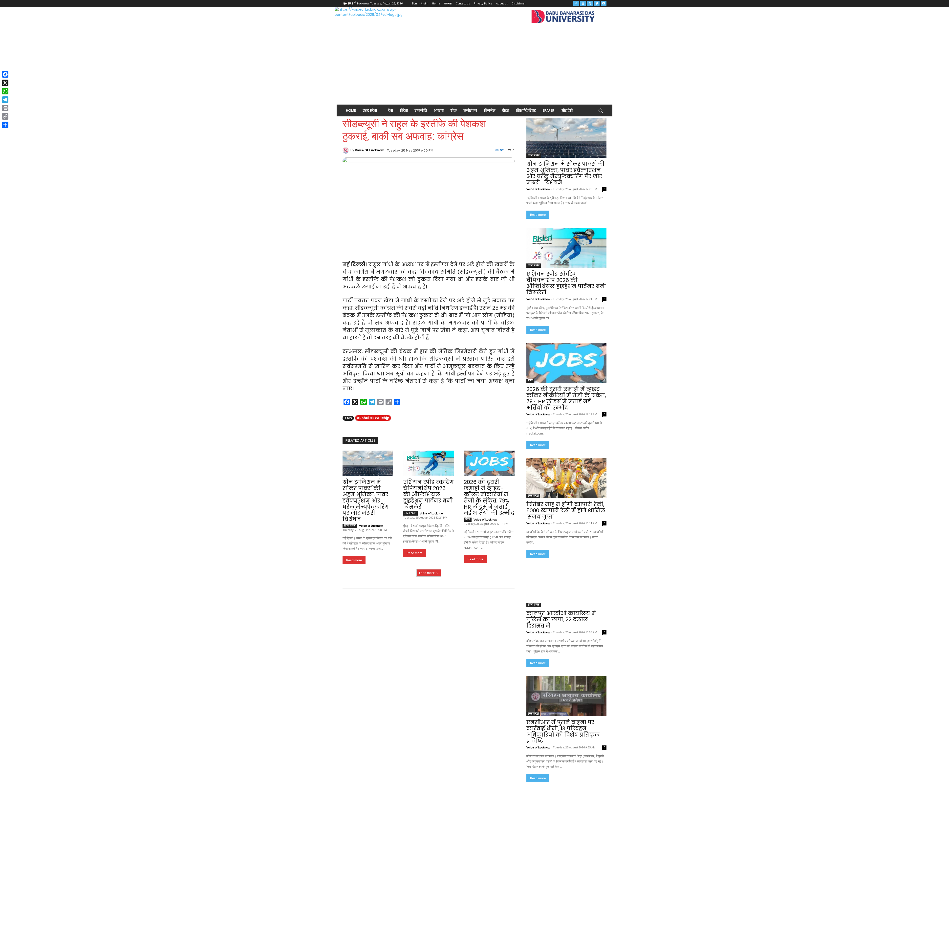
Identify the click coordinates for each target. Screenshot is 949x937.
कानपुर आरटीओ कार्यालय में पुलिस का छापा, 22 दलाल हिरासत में (561, 619)
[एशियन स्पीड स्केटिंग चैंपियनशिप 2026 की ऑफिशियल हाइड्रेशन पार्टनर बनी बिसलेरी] (428, 463)
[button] (600, 110)
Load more (427, 573)
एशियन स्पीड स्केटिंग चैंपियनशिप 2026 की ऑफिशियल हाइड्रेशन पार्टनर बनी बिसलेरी (428, 494)
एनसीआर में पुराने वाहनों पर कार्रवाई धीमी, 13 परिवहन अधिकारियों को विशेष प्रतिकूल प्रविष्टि (563, 731)
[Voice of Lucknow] (346, 150)
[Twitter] (590, 3)
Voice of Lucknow (369, 150)
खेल (467, 519)
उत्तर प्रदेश (533, 496)
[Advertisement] (474, 65)
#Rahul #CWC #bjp (373, 417)
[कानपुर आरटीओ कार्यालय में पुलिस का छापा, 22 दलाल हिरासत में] (566, 587)
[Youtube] (603, 3)
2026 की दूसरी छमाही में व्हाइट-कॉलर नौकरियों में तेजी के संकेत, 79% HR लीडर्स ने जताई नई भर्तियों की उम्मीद (489, 498)
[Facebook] (576, 3)
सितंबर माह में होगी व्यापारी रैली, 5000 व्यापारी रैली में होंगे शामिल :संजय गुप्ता (565, 510)
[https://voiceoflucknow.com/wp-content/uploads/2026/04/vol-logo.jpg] (378, 17)
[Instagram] (583, 3)
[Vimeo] (597, 3)
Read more (354, 560)
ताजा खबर (350, 525)
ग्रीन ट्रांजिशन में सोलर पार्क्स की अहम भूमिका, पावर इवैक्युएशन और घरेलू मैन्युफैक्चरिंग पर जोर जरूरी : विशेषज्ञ (366, 501)
